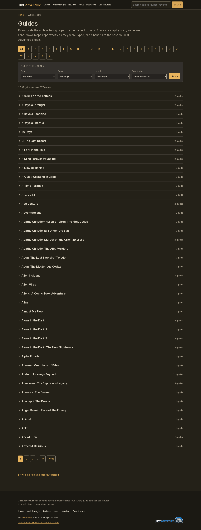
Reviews (72, 4)
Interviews (91, 4)
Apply (174, 76)
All (21, 49)
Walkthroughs (59, 4)
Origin (60, 71)
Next (51, 458)
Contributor (137, 71)
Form (23, 71)
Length (98, 71)
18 (43, 458)
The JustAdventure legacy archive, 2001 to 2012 (38, 522)
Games (47, 4)
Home (21, 15)
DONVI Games (26, 518)
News (81, 4)
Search (177, 5)
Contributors (105, 4)
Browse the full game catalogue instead (38, 474)
